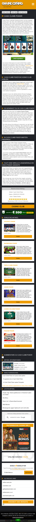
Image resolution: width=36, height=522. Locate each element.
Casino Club (18, 206)
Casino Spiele (7, 233)
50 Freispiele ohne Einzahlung (19, 469)
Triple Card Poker (11, 265)
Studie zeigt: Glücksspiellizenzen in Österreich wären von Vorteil (17, 393)
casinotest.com (7, 485)
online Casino (29, 65)
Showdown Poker (10, 243)
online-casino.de (7, 482)
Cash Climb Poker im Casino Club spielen (14, 375)
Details (18, 236)
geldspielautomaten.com (9, 489)
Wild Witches (6, 404)
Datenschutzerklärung (18, 517)
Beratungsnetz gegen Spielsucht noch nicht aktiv (16, 408)
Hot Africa (5, 398)
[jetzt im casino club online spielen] (18, 58)
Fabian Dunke (21, 365)
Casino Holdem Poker (12, 309)
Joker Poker (8, 287)
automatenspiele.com (8, 495)
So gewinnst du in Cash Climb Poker (13, 379)
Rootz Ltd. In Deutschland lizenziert (12, 401)
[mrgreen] (18, 214)
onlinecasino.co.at (7, 492)
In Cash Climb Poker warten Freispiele (13, 382)
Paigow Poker (9, 331)
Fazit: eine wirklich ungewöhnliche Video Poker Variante (18, 385)
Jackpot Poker (9, 221)
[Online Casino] (11, 3)
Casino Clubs (20, 84)
